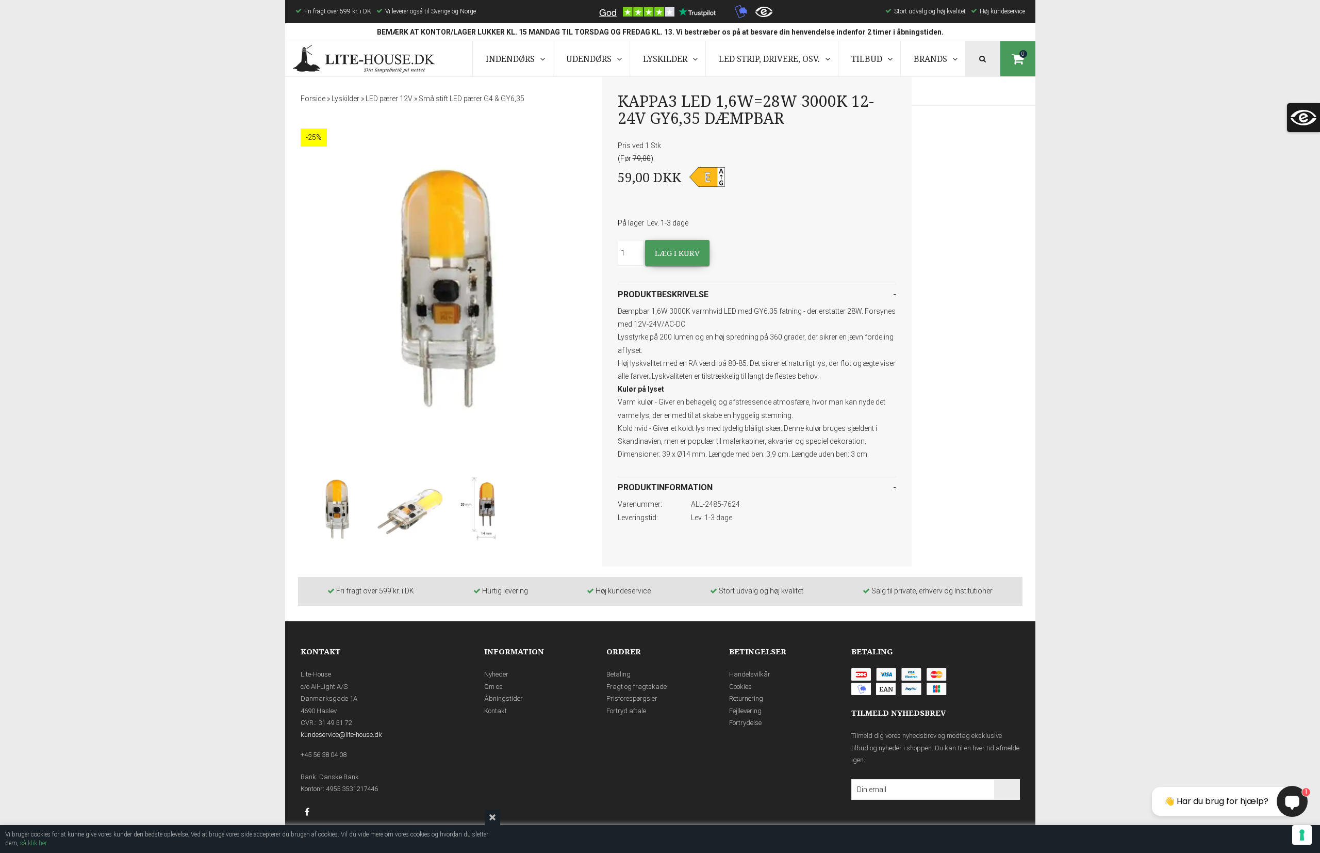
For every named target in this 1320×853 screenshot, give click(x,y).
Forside (313, 98)
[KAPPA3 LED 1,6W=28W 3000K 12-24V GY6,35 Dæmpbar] (448, 289)
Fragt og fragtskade (636, 686)
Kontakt (495, 711)
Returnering (746, 698)
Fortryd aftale (626, 711)
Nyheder (496, 674)
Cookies (740, 686)
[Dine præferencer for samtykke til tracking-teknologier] (1302, 835)
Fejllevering (745, 711)
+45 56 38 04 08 (323, 755)
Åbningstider (503, 698)
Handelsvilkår (749, 674)
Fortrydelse (745, 723)
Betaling (618, 674)
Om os (493, 686)
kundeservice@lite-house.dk (341, 734)
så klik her (33, 843)
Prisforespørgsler (631, 698)
